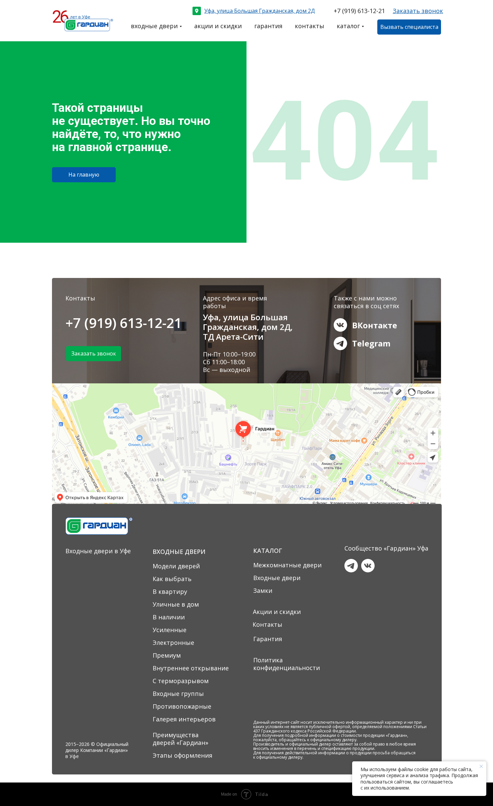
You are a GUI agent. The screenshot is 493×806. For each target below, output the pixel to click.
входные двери (154, 26)
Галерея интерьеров (184, 719)
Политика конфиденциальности (286, 664)
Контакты (267, 624)
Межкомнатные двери (287, 565)
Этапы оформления (182, 755)
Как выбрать (172, 579)
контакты (309, 26)
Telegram (371, 343)
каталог (348, 26)
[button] (418, 11)
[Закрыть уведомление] (481, 766)
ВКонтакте (374, 325)
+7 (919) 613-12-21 (359, 11)
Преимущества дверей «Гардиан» (180, 739)
